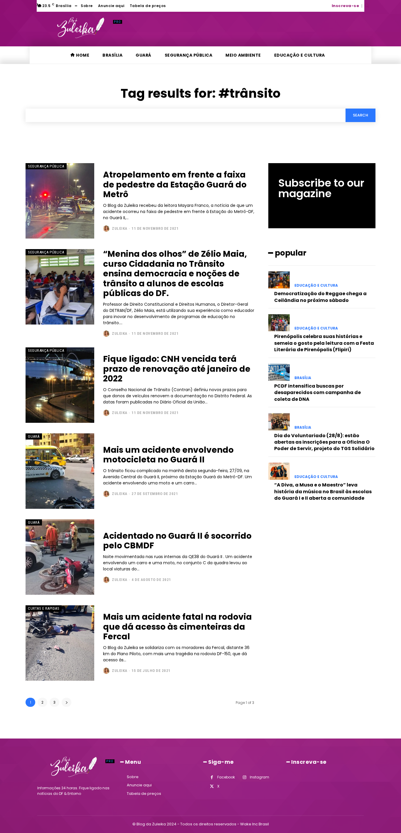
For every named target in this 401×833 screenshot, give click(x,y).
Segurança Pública (46, 166)
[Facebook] (211, 777)
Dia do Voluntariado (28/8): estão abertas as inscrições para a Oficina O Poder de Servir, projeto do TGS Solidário (324, 442)
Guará (34, 436)
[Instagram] (244, 777)
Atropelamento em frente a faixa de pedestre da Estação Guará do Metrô (175, 184)
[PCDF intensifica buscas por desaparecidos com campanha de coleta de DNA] (279, 372)
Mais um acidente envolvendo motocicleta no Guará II (168, 455)
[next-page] (66, 702)
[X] (211, 786)
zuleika (119, 228)
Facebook (226, 777)
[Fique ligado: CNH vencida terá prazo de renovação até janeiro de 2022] (60, 385)
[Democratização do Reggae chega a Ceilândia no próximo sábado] (279, 279)
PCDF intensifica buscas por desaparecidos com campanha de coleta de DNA (317, 393)
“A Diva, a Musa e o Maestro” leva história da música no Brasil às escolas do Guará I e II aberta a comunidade (323, 491)
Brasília (302, 378)
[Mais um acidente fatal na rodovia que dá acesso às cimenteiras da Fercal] (60, 643)
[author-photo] (107, 228)
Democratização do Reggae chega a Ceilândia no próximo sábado (320, 296)
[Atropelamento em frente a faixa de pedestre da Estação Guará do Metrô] (60, 201)
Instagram (259, 777)
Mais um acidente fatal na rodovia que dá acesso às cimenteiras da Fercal (177, 626)
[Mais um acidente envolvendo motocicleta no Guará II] (60, 471)
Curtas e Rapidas (43, 608)
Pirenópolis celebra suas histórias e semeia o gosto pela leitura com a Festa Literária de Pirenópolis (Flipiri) (324, 343)
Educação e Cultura (316, 285)
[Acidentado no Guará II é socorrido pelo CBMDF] (60, 557)
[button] (366, 5)
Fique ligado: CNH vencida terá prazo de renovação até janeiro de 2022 (176, 368)
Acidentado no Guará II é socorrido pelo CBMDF (177, 541)
